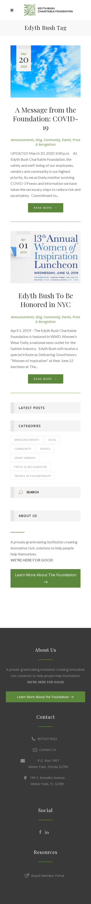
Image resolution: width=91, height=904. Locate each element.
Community (52, 140)
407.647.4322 (46, 739)
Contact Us (46, 749)
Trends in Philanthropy (32, 476)
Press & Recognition (30, 467)
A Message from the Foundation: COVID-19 (45, 118)
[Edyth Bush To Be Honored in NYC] (45, 257)
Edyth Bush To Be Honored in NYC (45, 300)
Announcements (22, 140)
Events (66, 140)
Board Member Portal (46, 875)
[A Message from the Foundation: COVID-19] (45, 71)
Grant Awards (25, 458)
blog (39, 140)
